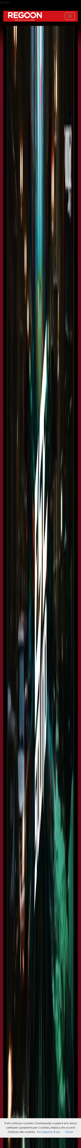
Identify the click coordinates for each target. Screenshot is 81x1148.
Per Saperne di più (48, 1132)
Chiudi (69, 1132)
